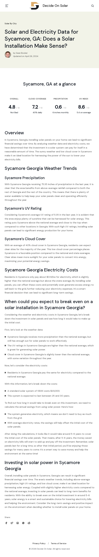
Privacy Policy (39, 543)
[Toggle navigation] (7, 6)
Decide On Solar (55, 5)
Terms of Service (58, 543)
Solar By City (11, 23)
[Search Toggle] (92, 5)
